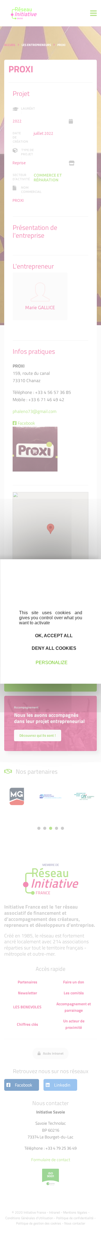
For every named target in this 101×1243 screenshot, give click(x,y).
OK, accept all (53, 635)
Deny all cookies (53, 648)
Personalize (52, 662)
